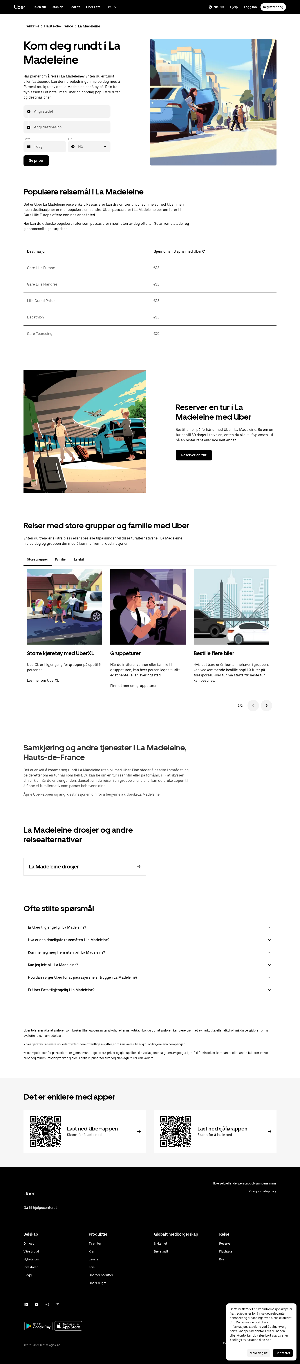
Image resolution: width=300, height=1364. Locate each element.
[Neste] (266, 705)
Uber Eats (93, 7)
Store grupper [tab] (37, 559)
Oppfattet (282, 1353)
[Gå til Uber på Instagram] (47, 1304)
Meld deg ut (258, 1353)
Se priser (36, 160)
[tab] (90, 559)
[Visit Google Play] (38, 1326)
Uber (19, 7)
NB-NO (219, 7)
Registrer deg (273, 7)
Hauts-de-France (58, 26)
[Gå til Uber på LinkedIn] (26, 1304)
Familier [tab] (61, 559)
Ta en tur (39, 7)
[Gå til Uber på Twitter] (57, 1304)
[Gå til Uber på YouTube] (36, 1304)
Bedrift (74, 7)
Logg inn (250, 7)
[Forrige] (253, 705)
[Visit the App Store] (68, 1326)
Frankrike (31, 26)
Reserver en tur (193, 455)
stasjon (57, 7)
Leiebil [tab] (79, 559)
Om (109, 7)
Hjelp (234, 7)
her (268, 1340)
